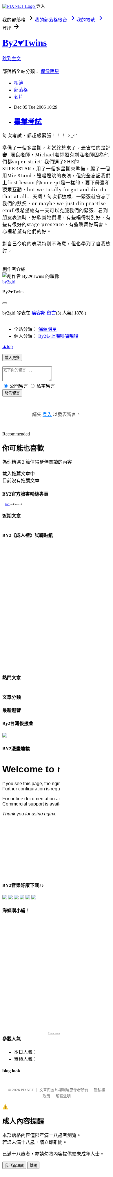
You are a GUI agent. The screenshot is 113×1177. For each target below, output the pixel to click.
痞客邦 (38, 312)
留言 (51, 312)
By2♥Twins (24, 42)
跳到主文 (11, 58)
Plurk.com (54, 1033)
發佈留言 (12, 393)
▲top (7, 346)
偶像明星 (50, 71)
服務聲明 (63, 1096)
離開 (33, 1165)
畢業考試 (28, 121)
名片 (18, 96)
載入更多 (12, 358)
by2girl (8, 281)
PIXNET (27, 1090)
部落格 (21, 89)
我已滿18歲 (14, 1165)
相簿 (18, 83)
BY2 (7, 504)
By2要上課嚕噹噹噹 (58, 336)
